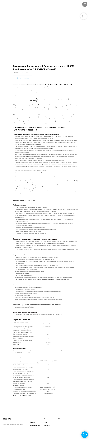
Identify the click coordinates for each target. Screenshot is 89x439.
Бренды (75, 419)
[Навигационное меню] (85, 4)
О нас (60, 419)
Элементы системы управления (25, 285)
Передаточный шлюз (21, 255)
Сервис (46, 419)
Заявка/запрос (35, 425)
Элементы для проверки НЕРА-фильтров (25, 312)
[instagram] (14, 432)
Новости (47, 425)
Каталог (32, 422)
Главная (32, 419)
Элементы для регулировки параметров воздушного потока (37, 305)
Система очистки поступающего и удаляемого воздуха (35, 239)
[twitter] (10, 432)
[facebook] (5, 432)
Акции (46, 422)
